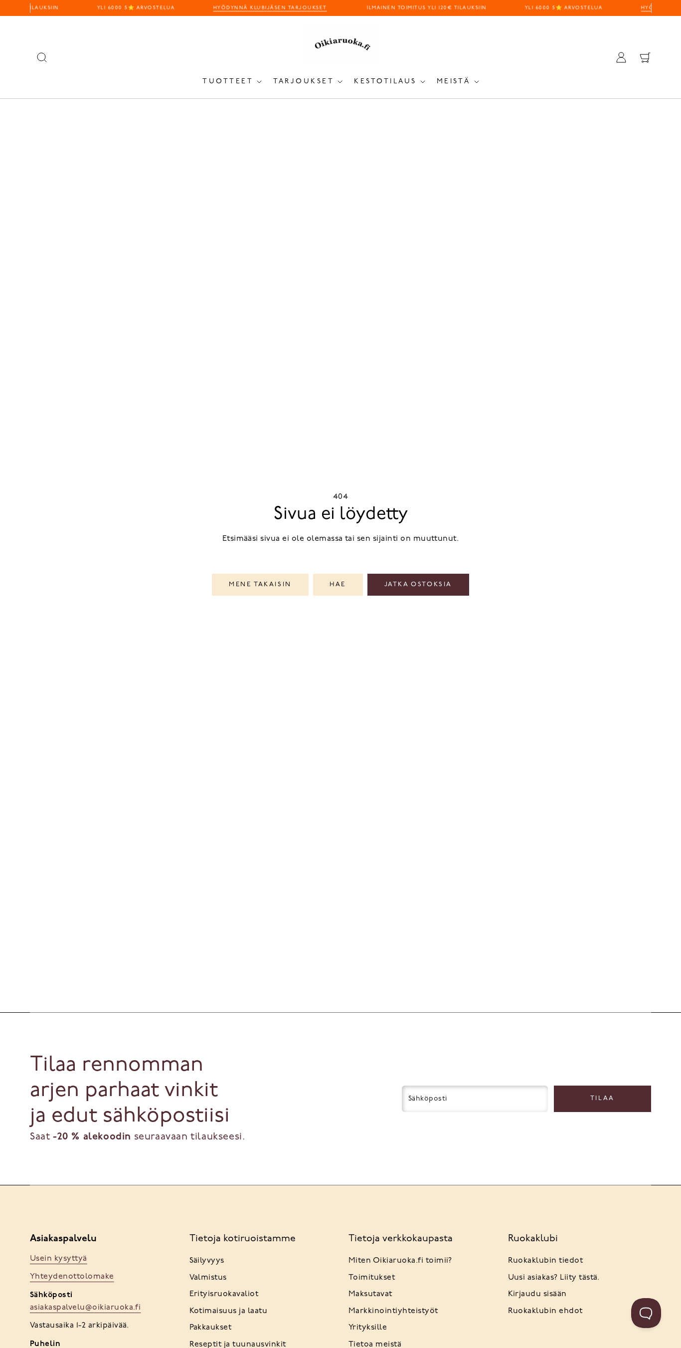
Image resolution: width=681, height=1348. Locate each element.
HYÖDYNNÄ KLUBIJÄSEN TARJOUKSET (267, 7)
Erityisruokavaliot (224, 1294)
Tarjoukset (303, 81)
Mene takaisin (260, 584)
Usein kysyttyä (58, 1259)
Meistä (454, 81)
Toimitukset (371, 1278)
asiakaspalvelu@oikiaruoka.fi (85, 1308)
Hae (338, 584)
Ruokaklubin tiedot (545, 1261)
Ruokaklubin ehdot (545, 1311)
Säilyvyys (206, 1261)
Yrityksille (367, 1328)
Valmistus (208, 1278)
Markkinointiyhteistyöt (393, 1311)
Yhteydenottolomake (72, 1277)
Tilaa (602, 1098)
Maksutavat (370, 1294)
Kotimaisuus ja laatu (228, 1311)
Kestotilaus (385, 81)
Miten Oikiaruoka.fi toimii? (400, 1261)
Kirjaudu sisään (537, 1294)
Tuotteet (227, 81)
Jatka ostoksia (418, 584)
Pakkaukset (210, 1328)
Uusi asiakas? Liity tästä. (554, 1278)
